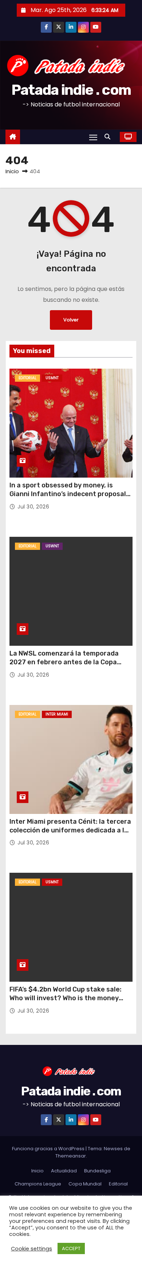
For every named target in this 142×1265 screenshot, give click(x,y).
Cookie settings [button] (31, 1248)
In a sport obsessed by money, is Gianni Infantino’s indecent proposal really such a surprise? (67, 494)
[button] (109, 137)
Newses (113, 1148)
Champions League (38, 1183)
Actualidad (64, 1170)
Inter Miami (57, 714)
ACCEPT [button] (71, 1248)
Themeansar (70, 1155)
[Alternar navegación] (93, 137)
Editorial (27, 378)
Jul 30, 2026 (33, 506)
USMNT (52, 378)
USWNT (52, 546)
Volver (71, 320)
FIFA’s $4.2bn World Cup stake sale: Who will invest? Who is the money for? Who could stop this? (65, 998)
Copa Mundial (85, 1183)
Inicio (12, 171)
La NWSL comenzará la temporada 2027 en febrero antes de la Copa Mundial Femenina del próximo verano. (70, 662)
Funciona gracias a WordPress (49, 1148)
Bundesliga (97, 1170)
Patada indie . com (71, 89)
